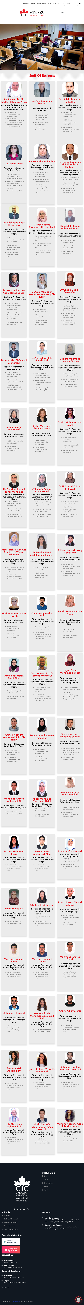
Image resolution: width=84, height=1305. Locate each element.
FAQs (54, 3)
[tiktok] (21, 1209)
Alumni (33, 3)
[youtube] (24, 1209)
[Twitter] (18, 1209)
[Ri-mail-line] (8, 132)
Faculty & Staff (41, 3)
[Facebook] (15, 1209)
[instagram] (28, 1209)
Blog (49, 3)
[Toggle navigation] (62, 12)
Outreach (26, 3)
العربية (60, 3)
